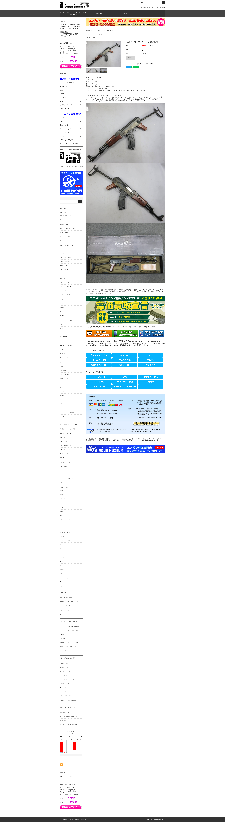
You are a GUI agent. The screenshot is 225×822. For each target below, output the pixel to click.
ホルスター (62, 494)
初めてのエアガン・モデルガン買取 (68, 646)
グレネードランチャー (65, 404)
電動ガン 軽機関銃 (64, 224)
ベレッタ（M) (63, 441)
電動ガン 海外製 (64, 232)
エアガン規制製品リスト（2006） (68, 679)
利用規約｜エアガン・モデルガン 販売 (69, 601)
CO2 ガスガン (63, 416)
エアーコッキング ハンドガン (67, 412)
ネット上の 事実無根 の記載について (69, 716)
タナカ (61, 544)
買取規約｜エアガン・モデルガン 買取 (69, 642)
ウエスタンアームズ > (70, 83)
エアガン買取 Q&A (64, 651)
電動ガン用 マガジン (65, 241)
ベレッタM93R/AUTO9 (65, 257)
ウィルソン (62, 299)
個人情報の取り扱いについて (67, 819)
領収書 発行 (63, 720)
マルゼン (62, 557)
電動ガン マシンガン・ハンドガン (68, 228)
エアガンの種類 (64, 663)
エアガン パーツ (64, 524)
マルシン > (70, 101)
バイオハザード (64, 248)
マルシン (62, 552)
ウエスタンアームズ (65, 540)
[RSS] (61, 765)
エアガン (89, 37)
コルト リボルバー (64, 374)
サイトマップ (152, 13)
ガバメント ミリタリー (65, 286)
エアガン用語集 (64, 687)
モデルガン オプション (65, 462)
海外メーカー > (70, 108)
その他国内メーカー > (70, 105)
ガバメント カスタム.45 (65, 282)
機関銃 (61, 408)
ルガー (61, 328)
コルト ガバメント (64, 278)
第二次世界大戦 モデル (65, 433)
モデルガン (91, 372)
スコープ (62, 470)
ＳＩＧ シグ (63, 311)
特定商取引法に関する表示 (80, 819)
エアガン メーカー (64, 667)
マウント (62, 482)
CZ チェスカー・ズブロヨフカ (67, 345)
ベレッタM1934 (64, 269)
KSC (61, 548)
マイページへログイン (149, 7)
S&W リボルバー (64, 370)
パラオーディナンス (65, 303)
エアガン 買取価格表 (94, 350)
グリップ (62, 490)
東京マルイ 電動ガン (98, 34)
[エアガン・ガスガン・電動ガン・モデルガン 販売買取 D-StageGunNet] (75, 7)
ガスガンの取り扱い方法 (66, 691)
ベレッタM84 (63, 274)
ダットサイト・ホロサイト (66, 478)
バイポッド (62, 511)
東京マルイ (89, 34)
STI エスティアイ (64, 353)
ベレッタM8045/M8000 (65, 261)
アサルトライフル (64, 387)
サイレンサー (63, 507)
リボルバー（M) (64, 453)
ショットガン (63, 399)
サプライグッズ (64, 528)
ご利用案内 (99, 13)
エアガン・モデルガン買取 (67, 621)
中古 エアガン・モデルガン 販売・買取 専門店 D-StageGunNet (73, 13)
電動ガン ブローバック (65, 215)
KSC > (70, 90)
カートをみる (161, 7)
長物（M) (62, 457)
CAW (61, 561)
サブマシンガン (64, 383)
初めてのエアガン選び (65, 671)
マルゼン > (70, 97)
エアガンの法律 (64, 675)
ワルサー (62, 324)
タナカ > (70, 94)
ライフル (62, 391)
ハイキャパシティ (64, 290)
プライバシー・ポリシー (66, 614)
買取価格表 (99, 372)
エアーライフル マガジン (66, 519)
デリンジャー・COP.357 (66, 362)
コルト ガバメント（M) (65, 445)
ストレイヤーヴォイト (65, 295)
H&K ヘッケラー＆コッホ (66, 320)
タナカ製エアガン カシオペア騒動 (68, 724)
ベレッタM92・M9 (64, 253)
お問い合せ (126, 13)
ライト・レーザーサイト (66, 474)
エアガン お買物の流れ (65, 606)
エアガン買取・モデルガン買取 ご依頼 (69, 630)
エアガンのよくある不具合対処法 (68, 700)
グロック (62, 307)
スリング (62, 499)
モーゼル (62, 332)
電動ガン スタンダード (65, 220)
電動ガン (95, 37)
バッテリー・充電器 (65, 236)
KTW (61, 565)
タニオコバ (62, 569)
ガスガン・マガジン (65, 503)
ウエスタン (62, 420)
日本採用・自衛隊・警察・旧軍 (67, 429)
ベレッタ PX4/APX (64, 265)
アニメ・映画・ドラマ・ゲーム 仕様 (68, 424)
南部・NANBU (63, 336)
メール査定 (63, 634)
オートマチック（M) (65, 449)
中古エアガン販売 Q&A (66, 610)
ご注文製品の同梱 (64, 712)
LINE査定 (62, 638)
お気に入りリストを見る (66, 777)
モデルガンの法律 (64, 683)
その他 (61, 366)
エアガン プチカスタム (65, 696)
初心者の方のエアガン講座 (67, 658)
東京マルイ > (70, 86)
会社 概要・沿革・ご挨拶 (66, 597)
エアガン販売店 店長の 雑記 (68, 707)
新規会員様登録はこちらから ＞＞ (153, 440)
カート (61, 515)
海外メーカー (63, 573)
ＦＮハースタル (64, 341)
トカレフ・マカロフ (65, 349)
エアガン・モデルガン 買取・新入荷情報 (69, 626)
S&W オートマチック (65, 315)
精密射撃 (62, 395)
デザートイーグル (64, 357)
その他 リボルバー (64, 378)
